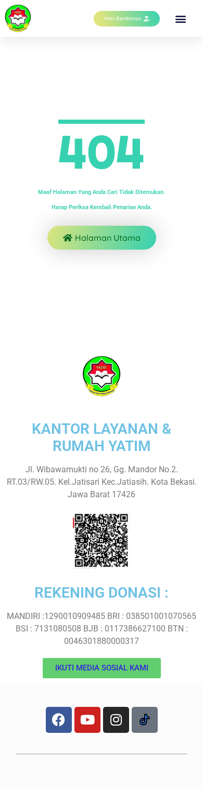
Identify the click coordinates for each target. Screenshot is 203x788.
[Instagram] (116, 720)
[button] (180, 18)
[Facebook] (59, 720)
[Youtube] (87, 720)
